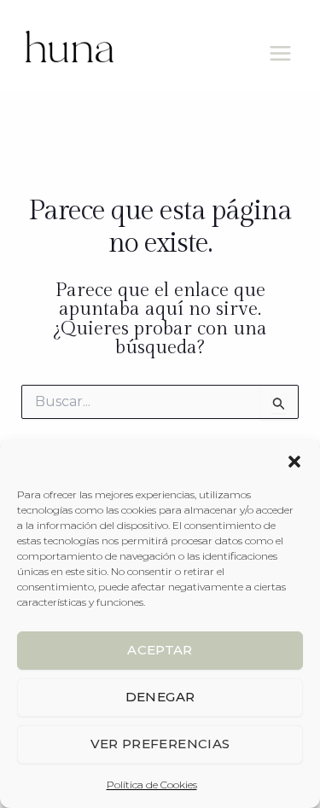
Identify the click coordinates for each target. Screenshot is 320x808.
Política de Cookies (152, 784)
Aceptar (160, 650)
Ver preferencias (160, 743)
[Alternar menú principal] (280, 53)
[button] (294, 461)
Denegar (160, 697)
